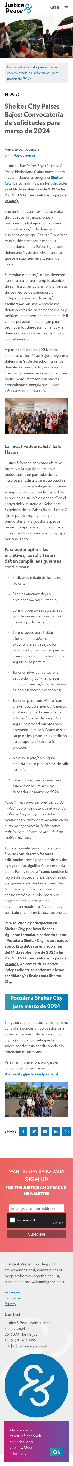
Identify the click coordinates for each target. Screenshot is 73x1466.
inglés (15, 155)
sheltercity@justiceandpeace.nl (31, 1073)
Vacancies (12, 1292)
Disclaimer (13, 1298)
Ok (56, 1452)
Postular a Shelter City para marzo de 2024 (36, 1002)
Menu (55, 7)
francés (29, 155)
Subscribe (36, 1234)
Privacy (10, 1303)
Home (11, 66)
